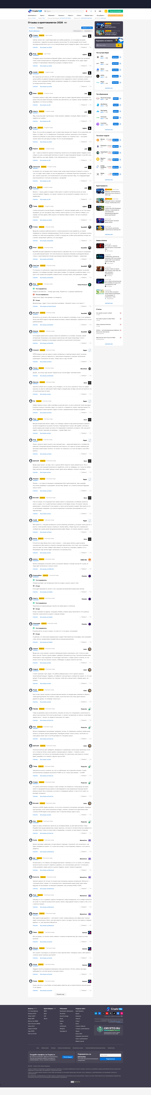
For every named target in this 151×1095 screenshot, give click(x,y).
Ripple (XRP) (31, 1018)
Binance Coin (103, 159)
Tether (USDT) (31, 1016)
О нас (37, 1047)
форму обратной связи (115, 1021)
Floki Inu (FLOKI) (32, 1033)
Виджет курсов (80, 1041)
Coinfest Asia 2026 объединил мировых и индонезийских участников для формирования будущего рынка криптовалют (113, 212)
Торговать (115, 57)
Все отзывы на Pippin (46, 361)
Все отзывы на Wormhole (46, 375)
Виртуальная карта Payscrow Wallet (105, 337)
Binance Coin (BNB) (33, 1021)
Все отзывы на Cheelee (46, 591)
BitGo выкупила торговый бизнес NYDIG (112, 221)
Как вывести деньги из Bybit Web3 (105, 318)
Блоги (77, 1023)
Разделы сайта (80, 1008)
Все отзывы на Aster (45, 662)
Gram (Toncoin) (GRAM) (34, 1023)
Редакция (53, 1047)
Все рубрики (100, 15)
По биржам (40, 27)
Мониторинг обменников (66, 1011)
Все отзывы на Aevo (45, 394)
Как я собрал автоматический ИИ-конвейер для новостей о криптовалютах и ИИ (113, 283)
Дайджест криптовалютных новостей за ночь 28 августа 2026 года (111, 26)
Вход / (112, 11)
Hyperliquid (104, 152)
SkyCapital (104, 110)
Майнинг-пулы (89, 15)
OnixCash (103, 117)
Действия (115, 140)
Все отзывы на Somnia (46, 941)
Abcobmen (62, 1013)
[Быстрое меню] (106, 11)
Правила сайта (111, 1047)
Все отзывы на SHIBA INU (47, 569)
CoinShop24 (63, 1026)
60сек (61, 1018)
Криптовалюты (32, 15)
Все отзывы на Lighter (46, 47)
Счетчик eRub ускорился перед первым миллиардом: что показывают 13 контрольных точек (112, 294)
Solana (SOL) (31, 1026)
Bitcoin (103, 139)
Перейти (115, 98)
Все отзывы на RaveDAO (46, 240)
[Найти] (45, 11)
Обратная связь (45, 1047)
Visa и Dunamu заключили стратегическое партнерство (113, 228)
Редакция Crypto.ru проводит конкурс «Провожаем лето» (111, 33)
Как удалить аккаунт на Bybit (104, 313)
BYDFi (102, 75)
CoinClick (103, 123)
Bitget (102, 81)
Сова (61, 1023)
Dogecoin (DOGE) (32, 1028)
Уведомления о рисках (78, 1047)
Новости (70, 15)
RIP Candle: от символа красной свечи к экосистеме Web (113, 247)
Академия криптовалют (82, 1036)
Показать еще (60, 994)
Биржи (42, 15)
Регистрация (117, 11)
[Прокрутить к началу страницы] (147, 1085)
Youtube (86, 11)
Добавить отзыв (87, 27)
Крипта (62, 1021)
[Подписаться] (119, 45)
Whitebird (62, 1028)
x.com (95, 11)
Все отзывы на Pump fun (46, 720)
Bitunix (45, 1018)
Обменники (51, 15)
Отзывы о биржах (80, 1026)
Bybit (102, 62)
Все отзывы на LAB (45, 105)
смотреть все (109, 88)
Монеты (30, 1008)
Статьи (79, 15)
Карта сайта (79, 1033)
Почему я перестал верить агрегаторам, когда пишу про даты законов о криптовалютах (113, 271)
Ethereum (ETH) (32, 1013)
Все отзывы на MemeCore (47, 851)
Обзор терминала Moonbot (103, 324)
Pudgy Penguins (103, 166)
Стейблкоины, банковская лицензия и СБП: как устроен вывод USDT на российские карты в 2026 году (113, 259)
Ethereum (103, 145)
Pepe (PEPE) (31, 1031)
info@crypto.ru (120, 1022)
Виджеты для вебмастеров (64, 1047)
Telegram (90, 11)
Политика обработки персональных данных (95, 1047)
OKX (102, 56)
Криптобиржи (48, 1008)
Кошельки (61, 15)
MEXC (102, 69)
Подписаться (110, 1059)
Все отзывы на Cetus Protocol (48, 306)
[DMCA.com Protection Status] (75, 1082)
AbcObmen (104, 104)
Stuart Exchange (106, 97)
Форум (77, 1031)
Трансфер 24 (63, 1031)
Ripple (102, 173)
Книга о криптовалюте (82, 1038)
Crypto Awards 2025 (116, 15)
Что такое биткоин (33, 1011)
